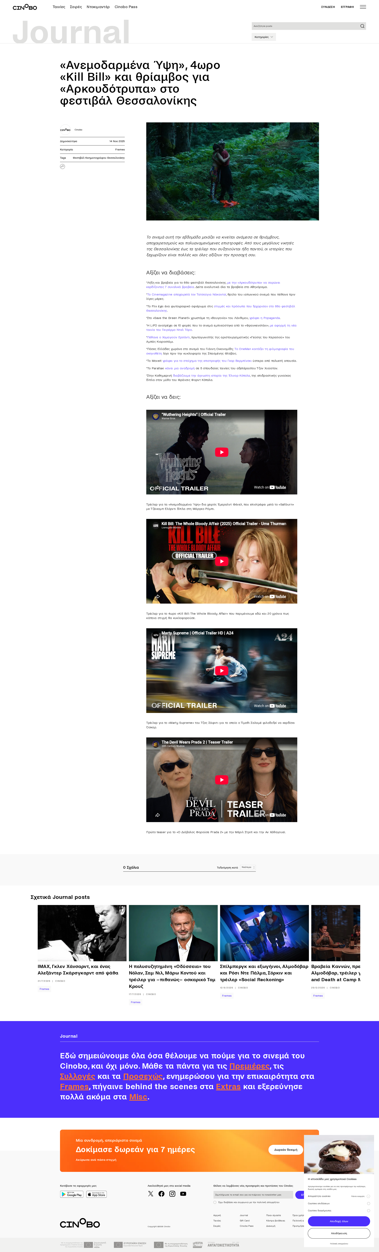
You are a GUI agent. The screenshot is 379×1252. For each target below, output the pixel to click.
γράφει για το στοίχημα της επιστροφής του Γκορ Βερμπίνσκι (207, 360)
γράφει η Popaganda (265, 318)
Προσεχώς (143, 1076)
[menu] (363, 7)
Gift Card (245, 1220)
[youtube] (183, 1194)
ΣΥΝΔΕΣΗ (328, 6)
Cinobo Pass (126, 7)
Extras (228, 1086)
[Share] (62, 166)
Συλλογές (77, 1076)
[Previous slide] (50, 955)
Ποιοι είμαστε (273, 1215)
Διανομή (271, 1226)
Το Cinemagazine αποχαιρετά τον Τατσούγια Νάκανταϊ (186, 294)
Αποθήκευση (339, 1233)
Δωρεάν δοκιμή (285, 1149)
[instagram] (172, 1194)
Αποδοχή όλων (339, 1221)
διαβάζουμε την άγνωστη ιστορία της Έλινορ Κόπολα (211, 375)
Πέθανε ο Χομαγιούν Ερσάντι (168, 337)
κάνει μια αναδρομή (180, 368)
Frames (120, 149)
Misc (138, 1097)
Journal (244, 1215)
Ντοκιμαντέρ (98, 7)
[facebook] (161, 1194)
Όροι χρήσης (300, 1215)
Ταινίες (59, 7)
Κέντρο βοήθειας (275, 1220)
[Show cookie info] (368, 1196)
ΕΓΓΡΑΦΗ (347, 6)
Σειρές (76, 7)
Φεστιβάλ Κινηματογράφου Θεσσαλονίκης (99, 157)
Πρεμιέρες (249, 1066)
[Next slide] (340, 955)
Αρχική (217, 1215)
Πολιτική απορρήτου (304, 1220)
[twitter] (151, 1194)
